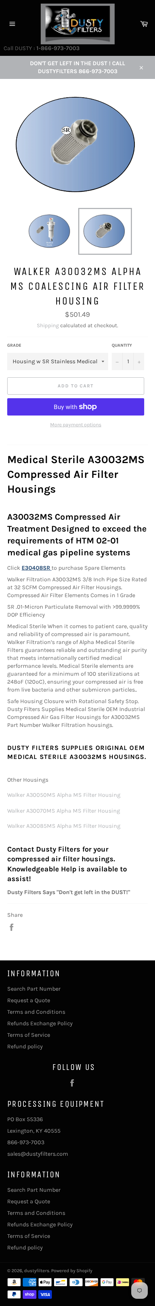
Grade (14, 345)
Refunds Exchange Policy (39, 1023)
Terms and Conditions (36, 1011)
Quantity (122, 345)
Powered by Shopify (71, 1270)
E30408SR (36, 567)
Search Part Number (34, 988)
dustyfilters (36, 1270)
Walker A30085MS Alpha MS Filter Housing (63, 825)
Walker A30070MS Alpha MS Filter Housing (63, 810)
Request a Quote (28, 1000)
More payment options (75, 425)
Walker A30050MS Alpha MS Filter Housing (63, 794)
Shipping (48, 325)
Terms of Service (28, 1034)
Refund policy (25, 1046)
